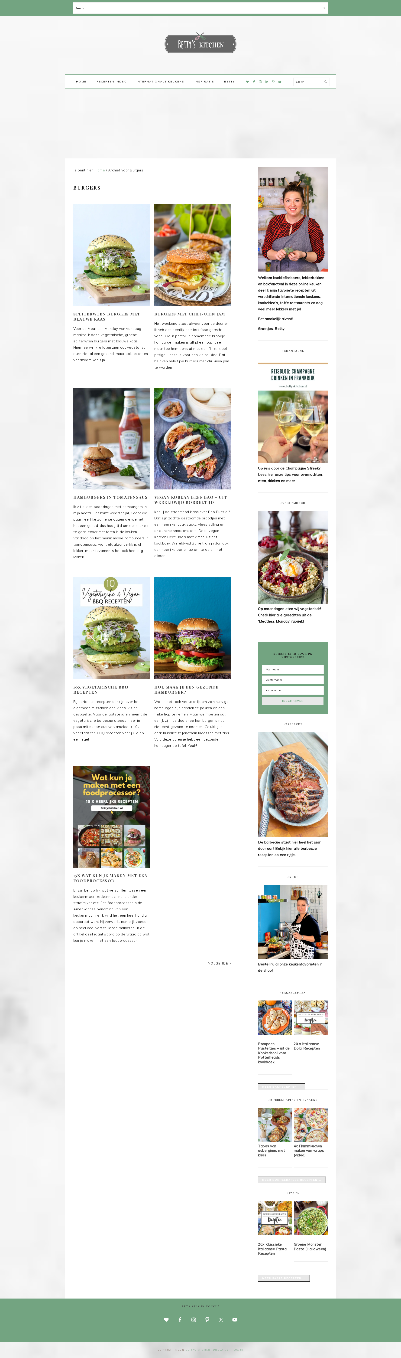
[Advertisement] (200, 123)
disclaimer (222, 1349)
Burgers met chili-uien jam (189, 313)
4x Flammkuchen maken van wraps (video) (309, 1150)
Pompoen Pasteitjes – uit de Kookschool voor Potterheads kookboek (274, 1053)
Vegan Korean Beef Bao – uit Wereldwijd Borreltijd (190, 500)
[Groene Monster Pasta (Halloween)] (311, 1219)
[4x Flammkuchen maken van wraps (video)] (311, 1140)
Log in (238, 1349)
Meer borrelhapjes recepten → (292, 1179)
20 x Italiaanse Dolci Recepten (307, 1046)
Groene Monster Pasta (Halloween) (310, 1246)
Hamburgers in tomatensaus (110, 497)
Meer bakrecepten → (281, 1086)
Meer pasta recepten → (284, 1278)
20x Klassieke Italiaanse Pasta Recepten (272, 1249)
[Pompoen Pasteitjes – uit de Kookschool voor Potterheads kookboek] (275, 1018)
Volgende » (219, 963)
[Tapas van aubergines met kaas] (275, 1140)
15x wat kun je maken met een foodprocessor (110, 878)
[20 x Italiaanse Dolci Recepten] (311, 1018)
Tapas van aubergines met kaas (271, 1150)
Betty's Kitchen (200, 43)
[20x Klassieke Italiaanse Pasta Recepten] (275, 1219)
